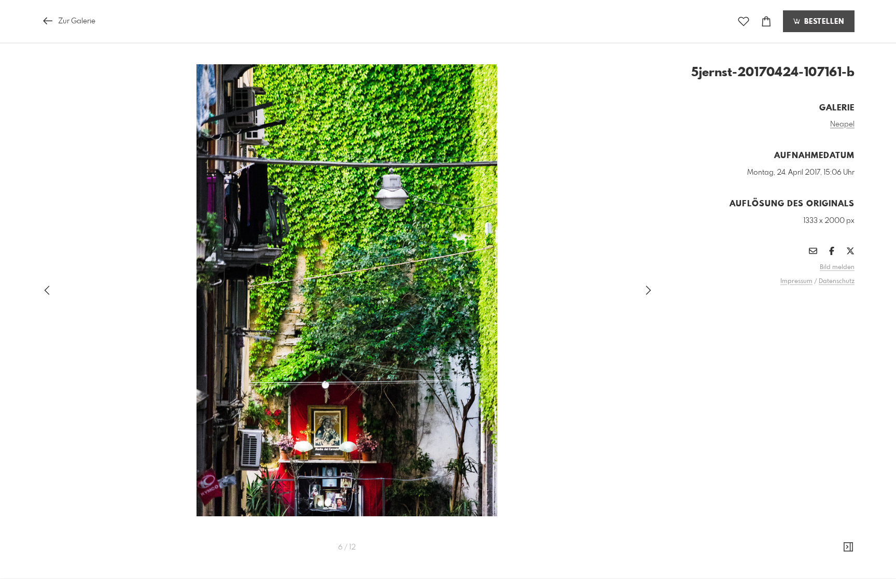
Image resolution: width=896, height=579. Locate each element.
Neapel (842, 124)
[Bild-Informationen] (848, 547)
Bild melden (837, 267)
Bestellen (823, 21)
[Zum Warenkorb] (766, 22)
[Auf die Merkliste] (743, 22)
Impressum (796, 281)
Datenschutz (837, 281)
